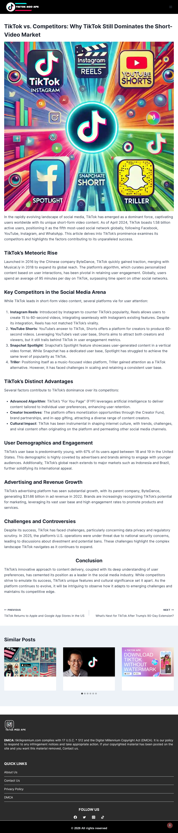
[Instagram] (93, 817)
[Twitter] (84, 817)
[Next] (168, 669)
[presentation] (30, 662)
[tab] (82, 693)
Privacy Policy (13, 789)
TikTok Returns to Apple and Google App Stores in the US (44, 613)
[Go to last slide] (10, 669)
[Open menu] (170, 7)
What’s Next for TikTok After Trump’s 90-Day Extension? (135, 613)
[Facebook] (75, 817)
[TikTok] (102, 817)
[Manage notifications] (170, 825)
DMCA (8, 797)
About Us (10, 772)
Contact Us (12, 780)
